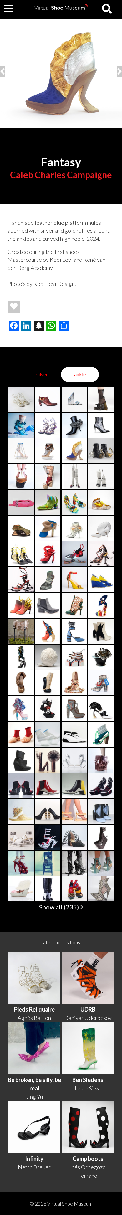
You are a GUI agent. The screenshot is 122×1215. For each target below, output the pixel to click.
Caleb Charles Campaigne (61, 174)
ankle (80, 374)
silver (42, 374)
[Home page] (61, 8)
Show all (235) (59, 907)
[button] (8, 8)
